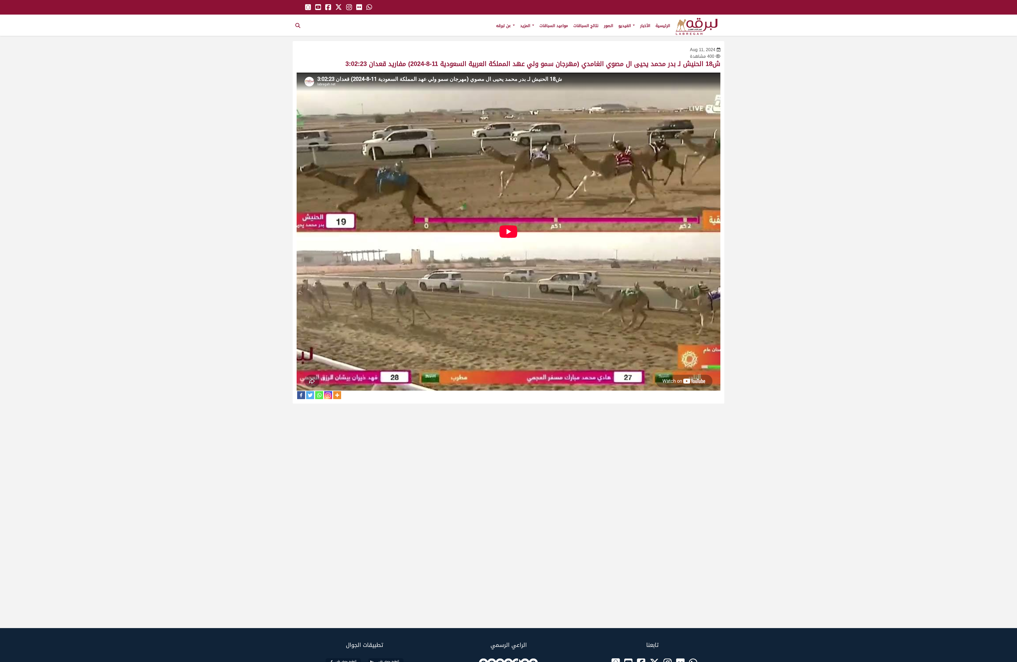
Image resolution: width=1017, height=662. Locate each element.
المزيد (526, 25)
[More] (337, 395)
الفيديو (625, 25)
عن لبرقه (504, 25)
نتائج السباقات (586, 25)
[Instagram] (328, 395)
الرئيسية (662, 25)
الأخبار (645, 25)
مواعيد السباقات (553, 25)
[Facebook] (301, 395)
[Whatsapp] (319, 395)
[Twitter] (310, 395)
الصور (608, 25)
